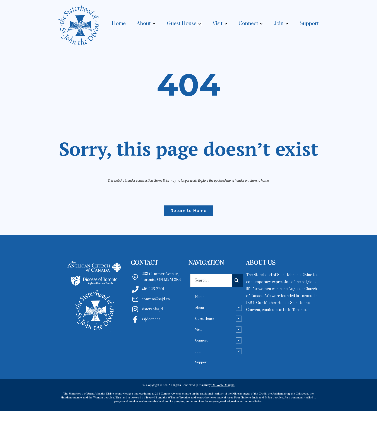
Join (279, 23)
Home (119, 23)
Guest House (181, 23)
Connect (248, 23)
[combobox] (211, 280)
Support (309, 23)
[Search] (237, 280)
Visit (217, 23)
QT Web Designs (223, 385)
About (144, 23)
